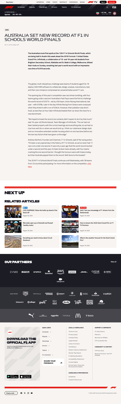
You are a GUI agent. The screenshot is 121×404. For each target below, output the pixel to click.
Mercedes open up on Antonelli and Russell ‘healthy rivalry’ (38, 224)
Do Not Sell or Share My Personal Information (76, 366)
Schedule (21, 7)
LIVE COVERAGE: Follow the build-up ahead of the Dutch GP (40, 211)
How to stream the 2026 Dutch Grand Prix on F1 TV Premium (97, 224)
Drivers (54, 7)
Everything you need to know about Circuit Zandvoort (37, 239)
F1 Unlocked (76, 7)
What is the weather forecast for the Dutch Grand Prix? (97, 239)
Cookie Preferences (75, 379)
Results (32, 7)
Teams (64, 7)
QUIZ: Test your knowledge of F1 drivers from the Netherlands (97, 211)
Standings (43, 7)
